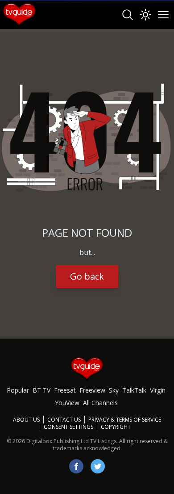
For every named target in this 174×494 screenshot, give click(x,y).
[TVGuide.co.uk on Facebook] (76, 466)
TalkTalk (134, 390)
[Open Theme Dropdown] (145, 15)
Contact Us (64, 419)
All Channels (100, 402)
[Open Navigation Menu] (163, 15)
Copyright (116, 427)
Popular (18, 390)
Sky (114, 390)
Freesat (65, 390)
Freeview (92, 390)
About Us (26, 419)
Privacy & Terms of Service (124, 419)
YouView (67, 402)
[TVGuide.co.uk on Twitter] (98, 466)
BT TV (41, 390)
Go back (87, 276)
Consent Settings (68, 427)
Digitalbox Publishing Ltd (57, 441)
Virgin (158, 390)
